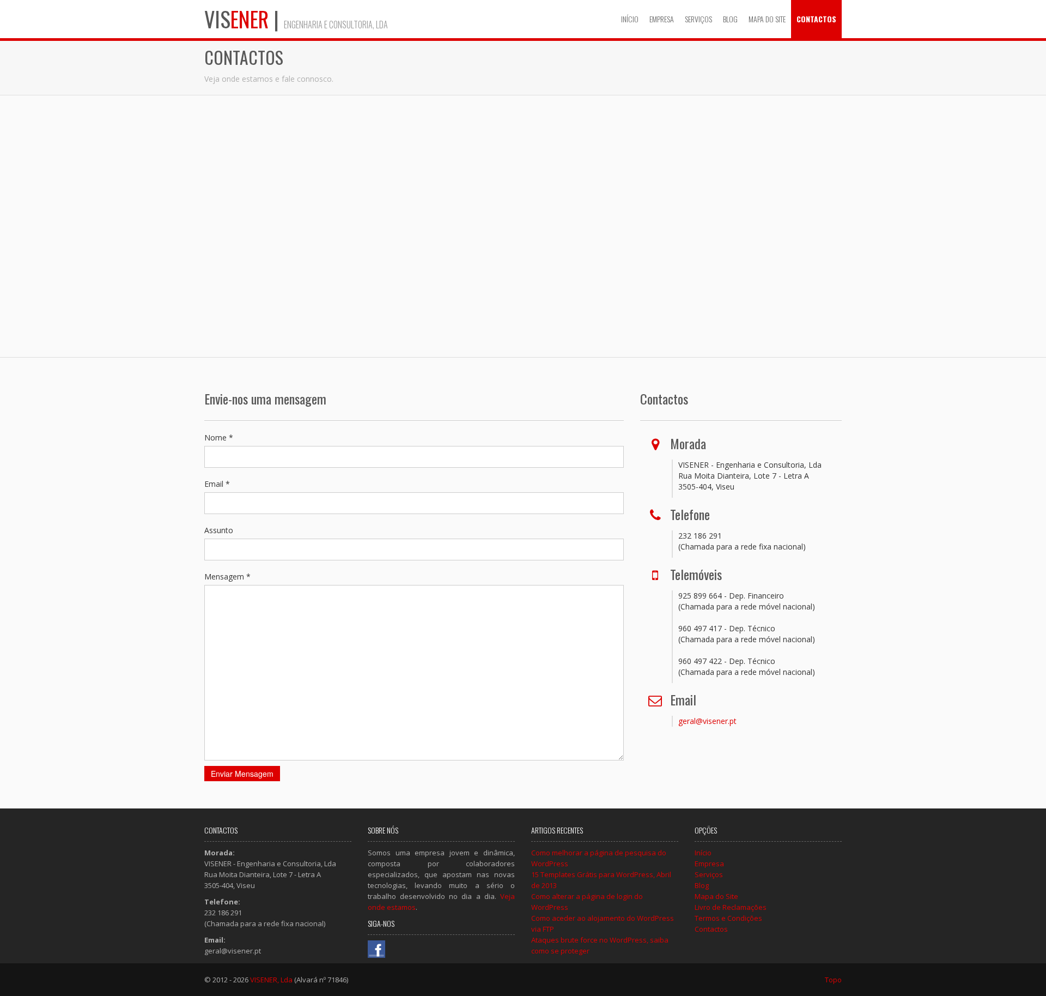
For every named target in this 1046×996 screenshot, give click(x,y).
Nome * (218, 437)
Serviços (698, 19)
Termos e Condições (728, 918)
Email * (217, 484)
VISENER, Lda (271, 980)
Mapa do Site (767, 19)
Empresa (661, 19)
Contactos (816, 19)
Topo (833, 980)
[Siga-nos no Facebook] (376, 948)
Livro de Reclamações (731, 907)
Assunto (218, 530)
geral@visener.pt (707, 721)
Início (629, 19)
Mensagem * (227, 576)
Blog (730, 19)
